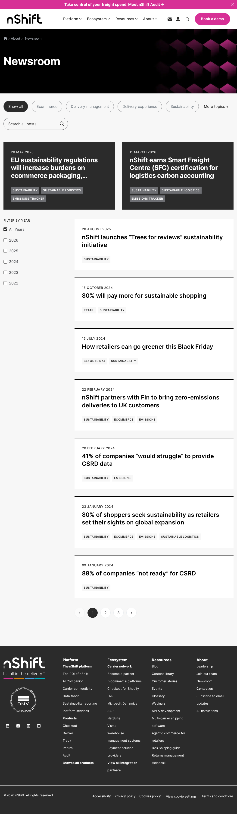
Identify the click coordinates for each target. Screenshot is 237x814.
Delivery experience (139, 106)
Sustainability (182, 106)
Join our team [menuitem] (206, 674)
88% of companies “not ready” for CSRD (139, 573)
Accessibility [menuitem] (101, 796)
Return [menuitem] (68, 748)
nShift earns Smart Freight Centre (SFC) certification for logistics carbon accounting (174, 167)
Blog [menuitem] (155, 666)
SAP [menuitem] (110, 711)
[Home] (5, 38)
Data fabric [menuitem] (71, 696)
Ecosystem (97, 18)
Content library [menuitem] (163, 674)
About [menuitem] (202, 660)
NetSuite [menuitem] (113, 718)
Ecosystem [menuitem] (117, 660)
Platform (70, 18)
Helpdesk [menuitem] (158, 763)
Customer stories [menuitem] (164, 681)
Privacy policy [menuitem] (125, 796)
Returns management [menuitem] (168, 755)
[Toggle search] (187, 18)
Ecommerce (47, 106)
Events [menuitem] (157, 688)
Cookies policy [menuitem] (150, 796)
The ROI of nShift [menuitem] (75, 674)
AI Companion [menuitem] (73, 681)
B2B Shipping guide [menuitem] (166, 748)
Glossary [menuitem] (158, 696)
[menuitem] (77, 666)
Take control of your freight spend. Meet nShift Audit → (114, 4)
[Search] (62, 124)
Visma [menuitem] (111, 726)
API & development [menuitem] (166, 711)
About (148, 18)
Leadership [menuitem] (204, 666)
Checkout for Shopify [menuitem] (123, 688)
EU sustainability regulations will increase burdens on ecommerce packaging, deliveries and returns (54, 171)
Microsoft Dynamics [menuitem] (122, 703)
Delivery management (90, 106)
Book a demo (212, 18)
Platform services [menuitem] (76, 711)
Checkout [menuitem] (70, 726)
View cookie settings (181, 796)
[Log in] (178, 18)
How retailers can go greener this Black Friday (147, 346)
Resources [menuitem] (162, 660)
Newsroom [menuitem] (204, 681)
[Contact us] (170, 19)
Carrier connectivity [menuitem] (77, 688)
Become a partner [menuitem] (120, 674)
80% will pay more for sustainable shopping (144, 295)
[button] (59, 176)
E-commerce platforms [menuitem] (124, 681)
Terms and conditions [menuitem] (218, 796)
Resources (124, 18)
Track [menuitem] (67, 740)
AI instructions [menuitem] (207, 711)
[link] (24, 668)
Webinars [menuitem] (158, 703)
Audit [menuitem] (66, 755)
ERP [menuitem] (110, 696)
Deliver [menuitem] (68, 733)
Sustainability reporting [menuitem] (80, 703)
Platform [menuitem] (70, 660)
